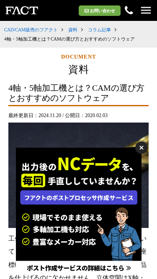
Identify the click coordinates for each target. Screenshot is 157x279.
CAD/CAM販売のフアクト (31, 29)
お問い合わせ (102, 10)
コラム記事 (99, 29)
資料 (72, 29)
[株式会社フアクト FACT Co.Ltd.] (21, 10)
